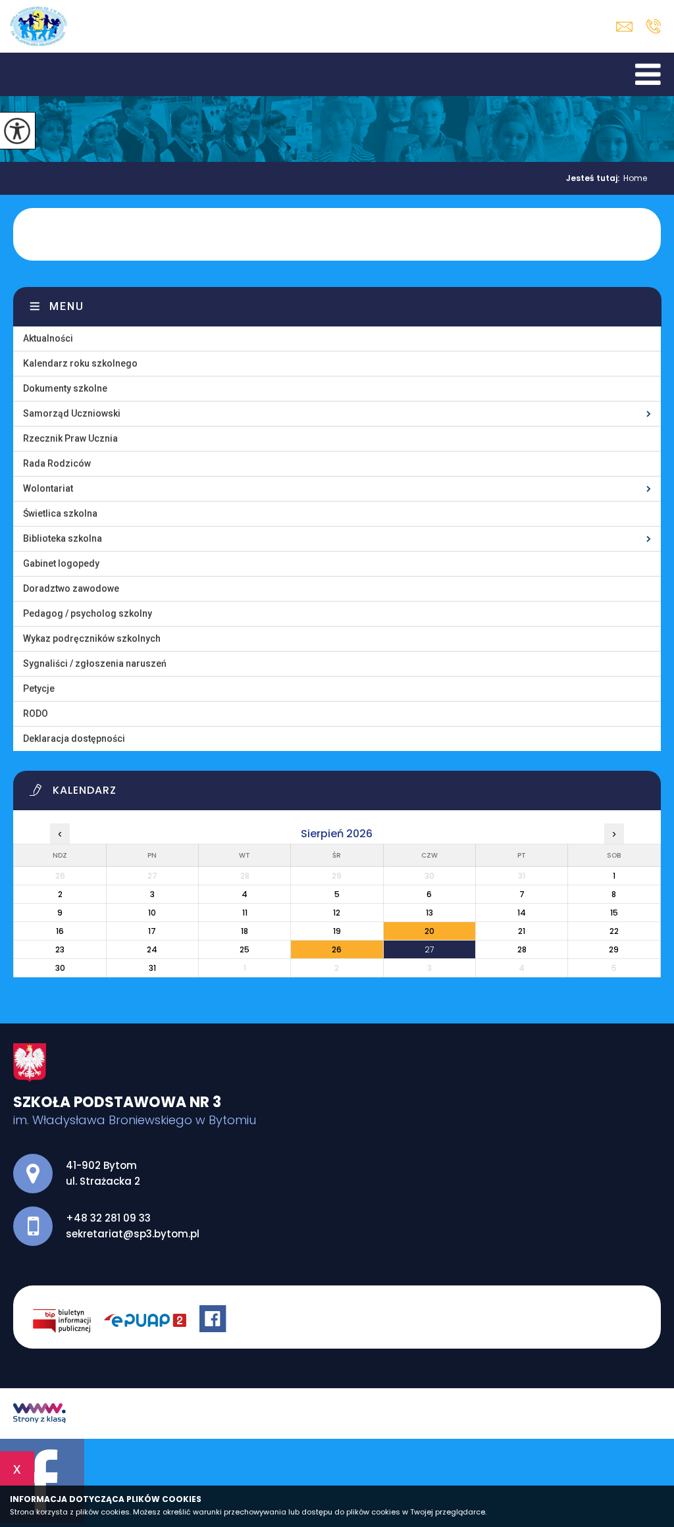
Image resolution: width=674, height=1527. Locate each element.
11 (244, 912)
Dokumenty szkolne (65, 388)
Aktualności (48, 338)
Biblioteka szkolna (62, 538)
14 (521, 912)
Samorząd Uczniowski (71, 413)
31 (152, 967)
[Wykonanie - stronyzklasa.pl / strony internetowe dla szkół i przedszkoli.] (39, 1414)
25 (244, 949)
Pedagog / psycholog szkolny (87, 613)
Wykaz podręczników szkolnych (92, 638)
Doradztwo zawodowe (71, 588)
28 (522, 949)
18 (244, 931)
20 (429, 931)
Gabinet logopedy (61, 563)
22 (614, 931)
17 (152, 931)
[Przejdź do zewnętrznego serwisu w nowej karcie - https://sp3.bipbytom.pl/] (68, 1320)
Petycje (39, 688)
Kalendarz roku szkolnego (80, 363)
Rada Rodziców (57, 463)
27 (429, 949)
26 (337, 949)
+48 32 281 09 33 (653, 26)
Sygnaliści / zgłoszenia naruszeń (95, 663)
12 (336, 912)
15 (614, 912)
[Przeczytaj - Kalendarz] (345, 794)
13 (429, 912)
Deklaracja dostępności (74, 738)
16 (60, 931)
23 (60, 949)
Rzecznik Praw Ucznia (70, 438)
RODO (35, 713)
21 (521, 931)
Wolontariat (48, 488)
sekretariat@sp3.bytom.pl (627, 27)
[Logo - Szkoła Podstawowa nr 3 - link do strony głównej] (38, 26)
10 (152, 912)
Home (635, 178)
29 (614, 949)
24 (152, 949)
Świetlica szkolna (60, 513)
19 (337, 931)
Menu (66, 306)
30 (60, 967)
